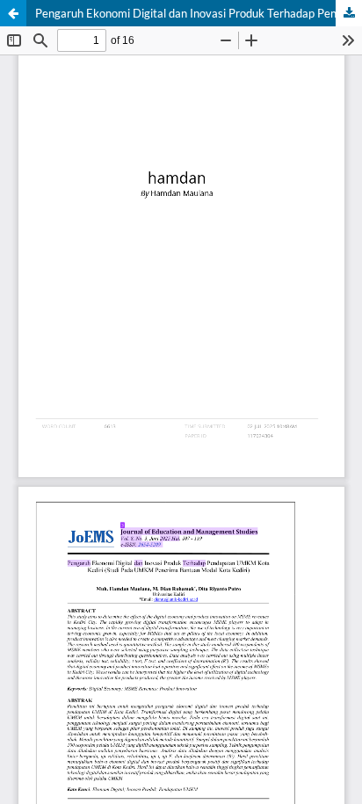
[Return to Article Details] (13, 13)
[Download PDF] (349, 13)
